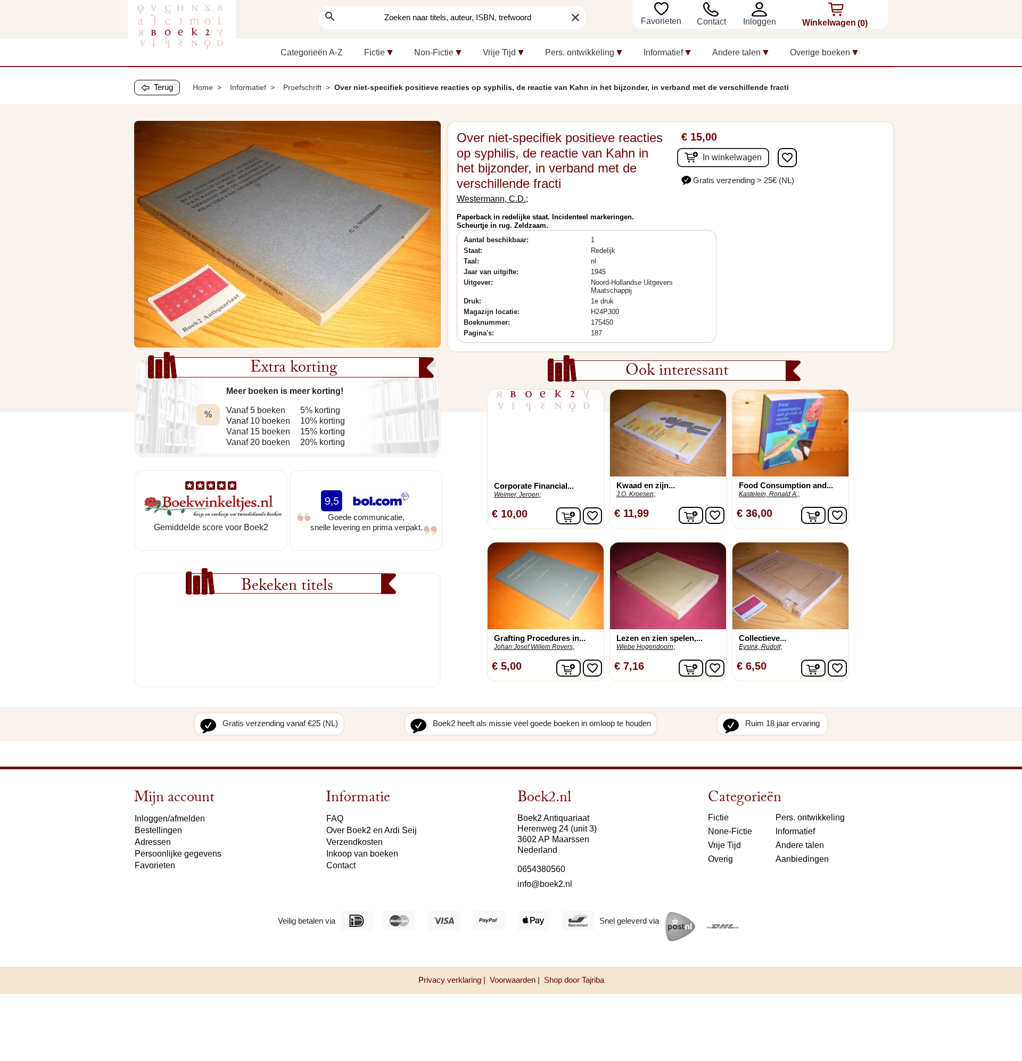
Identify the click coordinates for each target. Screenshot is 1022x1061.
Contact (711, 21)
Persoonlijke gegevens (178, 853)
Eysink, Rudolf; (760, 647)
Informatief (795, 831)
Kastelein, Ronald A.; (769, 494)
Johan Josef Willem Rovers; (534, 647)
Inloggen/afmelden (170, 818)
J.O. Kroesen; (635, 494)
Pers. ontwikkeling (810, 817)
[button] (762, 9)
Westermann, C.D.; (492, 198)
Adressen (153, 841)
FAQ (334, 818)
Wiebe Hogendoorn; (645, 647)
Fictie (718, 817)
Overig (720, 858)
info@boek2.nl (544, 884)
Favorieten (662, 21)
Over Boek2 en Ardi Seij (371, 830)
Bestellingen (158, 830)
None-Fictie (730, 831)
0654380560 (541, 869)
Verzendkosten (354, 841)
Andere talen (800, 845)
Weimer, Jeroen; (517, 494)
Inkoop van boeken (362, 853)
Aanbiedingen (802, 858)
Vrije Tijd (724, 845)
